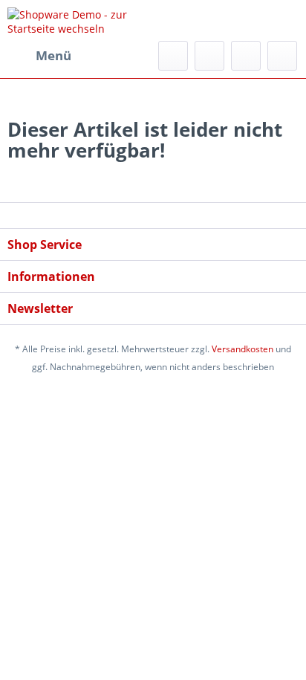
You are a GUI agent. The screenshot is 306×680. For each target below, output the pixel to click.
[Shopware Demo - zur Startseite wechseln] (80, 20)
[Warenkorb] (282, 56)
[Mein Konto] (246, 56)
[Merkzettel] (209, 56)
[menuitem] (39, 56)
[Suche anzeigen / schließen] (173, 56)
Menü (53, 55)
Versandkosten (242, 349)
